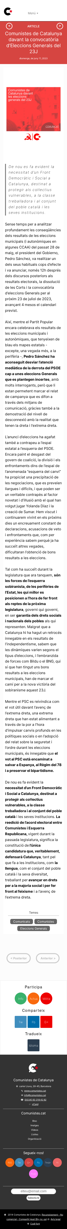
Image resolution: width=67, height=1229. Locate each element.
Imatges (35, 1125)
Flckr (33, 1173)
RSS (10, 1162)
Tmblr (48, 1162)
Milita (46, 999)
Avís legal (55, 1219)
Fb (33, 1022)
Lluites (34, 1134)
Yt (57, 1162)
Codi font (35, 1223)
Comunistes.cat (33, 1113)
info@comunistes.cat (35, 1095)
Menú (32, 13)
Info (20, 999)
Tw (21, 1022)
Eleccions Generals (33, 928)
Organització (34, 1138)
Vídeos (34, 1129)
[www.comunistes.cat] (8, 11)
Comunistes (45, 921)
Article (33, 26)
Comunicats (21, 921)
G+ (46, 1022)
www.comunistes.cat (35, 1090)
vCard (35, 1104)
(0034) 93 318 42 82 (35, 1099)
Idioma (33, 1045)
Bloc (34, 1120)
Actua (34, 999)
